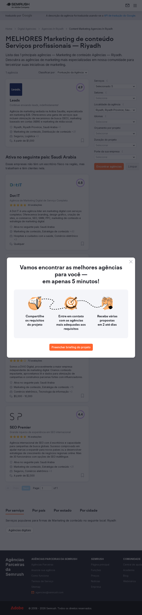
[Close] (131, 262)
